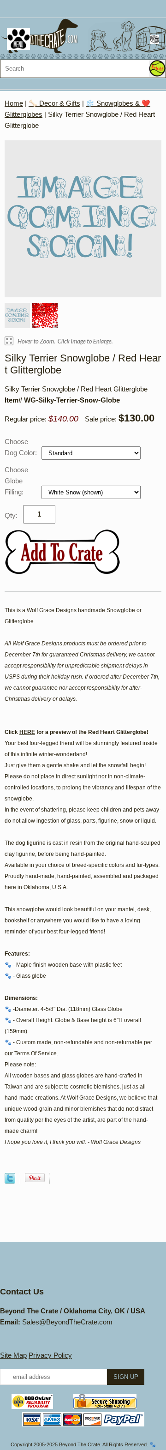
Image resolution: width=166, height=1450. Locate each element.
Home (14, 103)
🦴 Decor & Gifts (54, 103)
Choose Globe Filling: (16, 481)
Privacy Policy (50, 1355)
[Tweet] (10, 1181)
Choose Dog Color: (22, 447)
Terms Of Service (35, 1053)
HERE (27, 732)
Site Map (13, 1355)
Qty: (11, 515)
